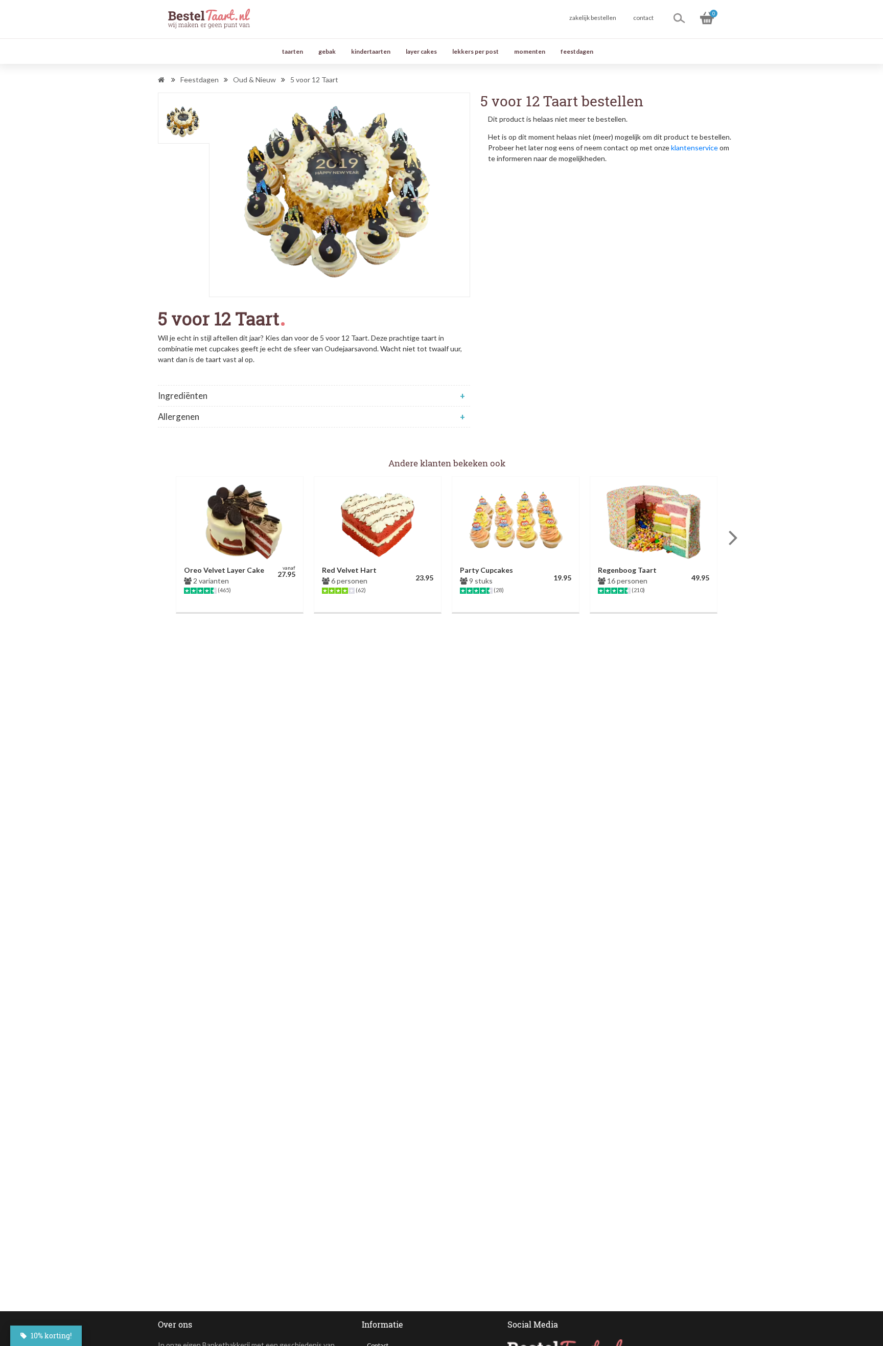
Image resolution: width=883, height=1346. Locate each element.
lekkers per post (475, 51)
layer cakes (421, 51)
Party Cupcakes (486, 570)
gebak (327, 51)
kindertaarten (370, 51)
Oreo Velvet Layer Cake (224, 570)
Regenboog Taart (627, 570)
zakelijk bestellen (592, 17)
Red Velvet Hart (349, 570)
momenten (529, 51)
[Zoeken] (679, 18)
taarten (292, 51)
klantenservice (694, 147)
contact (643, 17)
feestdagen (577, 51)
